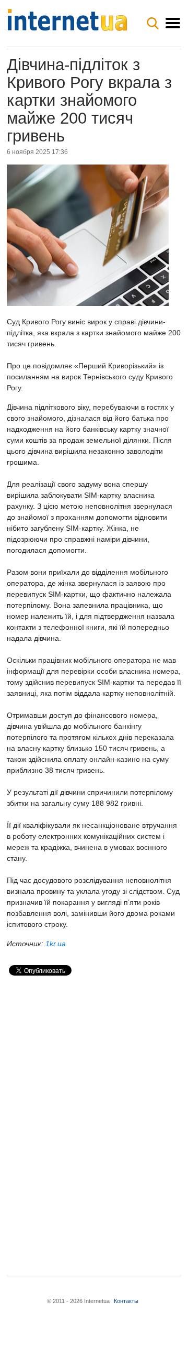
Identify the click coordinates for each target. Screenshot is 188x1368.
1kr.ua (55, 943)
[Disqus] (94, 1117)
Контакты (126, 1301)
